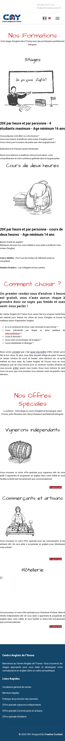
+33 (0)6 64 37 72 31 (46, 5)
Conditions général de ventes (16, 687)
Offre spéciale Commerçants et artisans (22, 711)
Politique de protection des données (20, 699)
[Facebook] (3, 6)
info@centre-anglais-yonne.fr (49, 8)
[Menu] (57, 18)
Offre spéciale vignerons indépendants (21, 705)
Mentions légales (10, 693)
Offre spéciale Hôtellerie (14, 716)
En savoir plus (55, 487)
